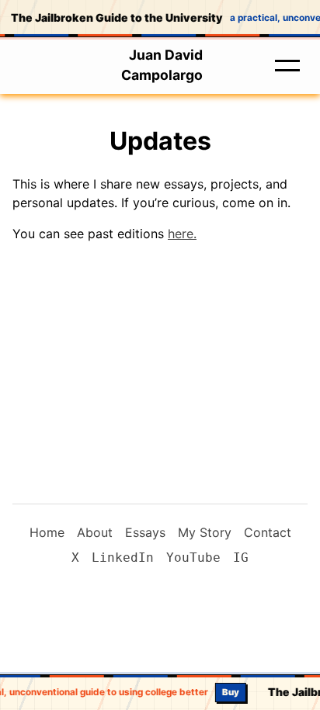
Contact (267, 532)
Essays (145, 532)
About (95, 532)
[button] (287, 65)
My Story (204, 532)
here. (182, 233)
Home (47, 532)
